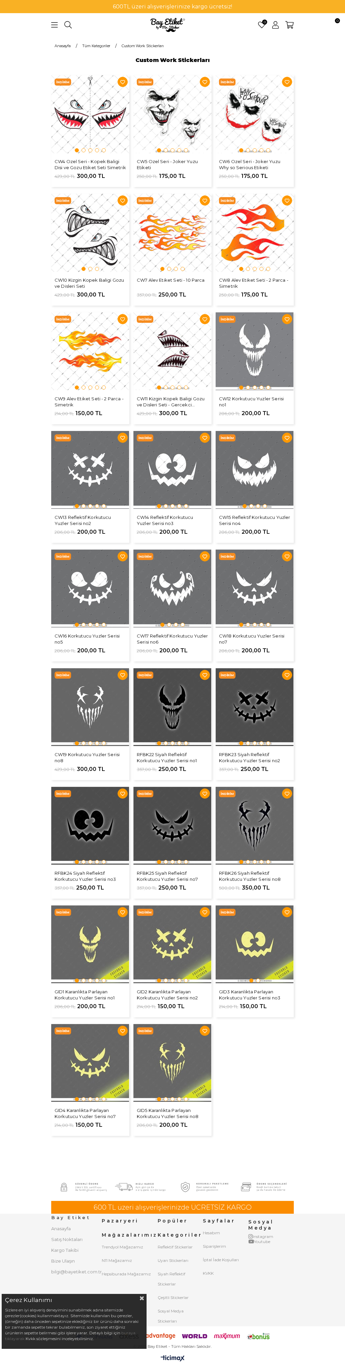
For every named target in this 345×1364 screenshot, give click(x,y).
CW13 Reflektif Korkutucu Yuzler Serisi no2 (83, 520)
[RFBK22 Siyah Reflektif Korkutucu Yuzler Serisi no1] (172, 707)
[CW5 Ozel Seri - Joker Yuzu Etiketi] (172, 114)
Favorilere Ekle (122, 82)
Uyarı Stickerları (173, 1260)
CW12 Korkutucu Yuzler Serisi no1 (251, 401)
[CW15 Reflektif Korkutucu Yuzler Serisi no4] (255, 470)
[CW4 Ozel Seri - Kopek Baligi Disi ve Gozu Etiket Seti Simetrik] (90, 114)
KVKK (208, 1273)
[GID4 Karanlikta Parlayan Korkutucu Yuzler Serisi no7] (90, 1063)
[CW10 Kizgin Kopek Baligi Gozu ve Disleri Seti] (90, 233)
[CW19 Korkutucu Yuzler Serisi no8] (90, 707)
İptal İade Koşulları (221, 1259)
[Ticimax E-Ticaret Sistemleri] (173, 1358)
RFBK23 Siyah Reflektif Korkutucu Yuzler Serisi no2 (249, 757)
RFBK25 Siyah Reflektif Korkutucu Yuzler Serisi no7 (167, 876)
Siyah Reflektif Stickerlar (171, 1278)
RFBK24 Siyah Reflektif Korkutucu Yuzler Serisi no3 (85, 876)
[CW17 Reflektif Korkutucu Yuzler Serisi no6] (172, 589)
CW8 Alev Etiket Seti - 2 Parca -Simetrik (253, 283)
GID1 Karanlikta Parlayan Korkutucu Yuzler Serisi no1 (85, 994)
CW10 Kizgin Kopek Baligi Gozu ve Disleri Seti (89, 283)
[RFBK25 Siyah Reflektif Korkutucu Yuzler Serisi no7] (172, 826)
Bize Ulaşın (63, 1261)
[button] (77, 150)
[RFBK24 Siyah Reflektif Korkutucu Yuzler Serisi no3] (90, 826)
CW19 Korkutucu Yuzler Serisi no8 (87, 757)
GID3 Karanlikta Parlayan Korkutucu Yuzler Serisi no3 (249, 994)
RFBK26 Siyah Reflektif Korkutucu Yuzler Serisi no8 (250, 876)
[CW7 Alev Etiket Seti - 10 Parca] (172, 233)
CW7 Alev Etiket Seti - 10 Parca (171, 280)
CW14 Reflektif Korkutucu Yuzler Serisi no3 (165, 520)
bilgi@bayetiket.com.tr (76, 1271)
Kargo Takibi (65, 1250)
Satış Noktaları (67, 1239)
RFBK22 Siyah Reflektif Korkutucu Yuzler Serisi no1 (167, 757)
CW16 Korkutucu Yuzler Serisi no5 (87, 639)
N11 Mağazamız (117, 1260)
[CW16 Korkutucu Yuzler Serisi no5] (90, 589)
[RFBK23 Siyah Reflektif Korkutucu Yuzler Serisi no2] (255, 707)
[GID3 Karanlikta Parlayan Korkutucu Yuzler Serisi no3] (255, 944)
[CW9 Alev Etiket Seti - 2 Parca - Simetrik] (90, 351)
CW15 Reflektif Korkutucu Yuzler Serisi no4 (254, 520)
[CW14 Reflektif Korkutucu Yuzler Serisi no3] (172, 470)
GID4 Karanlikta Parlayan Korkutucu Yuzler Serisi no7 (85, 1113)
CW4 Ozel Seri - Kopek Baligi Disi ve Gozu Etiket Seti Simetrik (90, 164)
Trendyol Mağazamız (122, 1246)
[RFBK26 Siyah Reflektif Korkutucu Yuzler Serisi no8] (255, 826)
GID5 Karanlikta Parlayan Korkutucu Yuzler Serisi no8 (167, 1113)
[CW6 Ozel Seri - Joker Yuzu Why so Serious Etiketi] (255, 114)
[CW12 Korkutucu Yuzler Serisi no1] (255, 351)
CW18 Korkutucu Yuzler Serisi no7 (251, 639)
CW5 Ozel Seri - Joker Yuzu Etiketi (167, 164)
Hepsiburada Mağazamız (126, 1273)
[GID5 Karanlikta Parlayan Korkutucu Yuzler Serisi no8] (172, 1063)
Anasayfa (61, 1228)
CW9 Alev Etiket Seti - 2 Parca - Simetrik (89, 401)
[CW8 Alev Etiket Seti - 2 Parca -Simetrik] (255, 233)
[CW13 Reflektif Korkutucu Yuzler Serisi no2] (90, 470)
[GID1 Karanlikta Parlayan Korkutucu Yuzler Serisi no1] (90, 944)
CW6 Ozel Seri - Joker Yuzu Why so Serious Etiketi (249, 164)
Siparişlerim (214, 1246)
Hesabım (211, 1232)
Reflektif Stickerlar (175, 1246)
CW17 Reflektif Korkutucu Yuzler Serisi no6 (172, 639)
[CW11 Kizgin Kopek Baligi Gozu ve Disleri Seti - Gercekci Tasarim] (172, 351)
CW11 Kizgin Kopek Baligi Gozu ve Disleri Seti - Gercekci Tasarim (171, 402)
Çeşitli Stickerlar (173, 1297)
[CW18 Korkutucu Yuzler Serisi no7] (255, 589)
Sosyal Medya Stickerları (171, 1316)
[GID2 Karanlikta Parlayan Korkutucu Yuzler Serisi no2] (172, 944)
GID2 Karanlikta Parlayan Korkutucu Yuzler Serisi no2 (167, 994)
